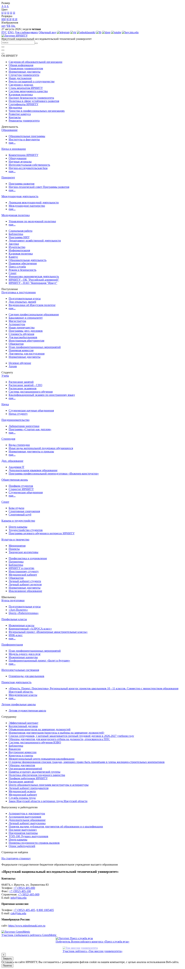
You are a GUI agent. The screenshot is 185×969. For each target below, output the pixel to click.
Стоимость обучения (21, 334)
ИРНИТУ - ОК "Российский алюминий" (34, 279)
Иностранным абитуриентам (26, 340)
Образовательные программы (27, 136)
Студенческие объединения (26, 492)
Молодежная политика (15, 215)
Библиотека (16, 234)
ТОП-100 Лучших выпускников (28, 836)
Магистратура (17, 321)
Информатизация (19, 250)
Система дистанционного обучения (31, 391)
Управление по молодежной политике (32, 221)
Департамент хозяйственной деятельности (35, 240)
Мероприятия (17, 545)
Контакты (15, 117)
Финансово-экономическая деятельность (34, 276)
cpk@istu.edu (18, 913)
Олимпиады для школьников (26, 676)
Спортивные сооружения (24, 511)
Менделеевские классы (23, 694)
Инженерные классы (21, 625)
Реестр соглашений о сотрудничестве (32, 81)
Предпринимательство (15, 419)
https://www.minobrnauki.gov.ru (26, 925)
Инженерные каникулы (23, 657)
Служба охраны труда (22, 797)
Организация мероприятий (25, 768)
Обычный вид (47, 32)
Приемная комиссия (21, 350)
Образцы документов (22, 765)
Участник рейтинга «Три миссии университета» (92, 951)
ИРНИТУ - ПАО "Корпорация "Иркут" (33, 282)
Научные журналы (20, 161)
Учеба (5, 375)
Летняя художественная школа (27, 710)
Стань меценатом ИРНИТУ (26, 88)
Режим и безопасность (22, 269)
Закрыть (7, 958)
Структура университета (24, 74)
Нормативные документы (24, 71)
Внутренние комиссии (22, 752)
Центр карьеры (18, 526)
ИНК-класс (16, 635)
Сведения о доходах (21, 84)
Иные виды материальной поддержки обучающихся (41, 448)
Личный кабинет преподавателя (28, 788)
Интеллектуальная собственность (29, 164)
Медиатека (15, 107)
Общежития (16, 343)
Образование (9, 130)
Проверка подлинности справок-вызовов (34, 842)
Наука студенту (18, 413)
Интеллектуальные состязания (20, 669)
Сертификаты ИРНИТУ (23, 104)
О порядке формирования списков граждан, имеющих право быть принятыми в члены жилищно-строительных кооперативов (87, 762)
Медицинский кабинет (23, 574)
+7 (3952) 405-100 (20, 891)
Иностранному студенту (24, 571)
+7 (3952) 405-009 (28, 894)
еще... (12, 142)
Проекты (14, 548)
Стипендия (8, 438)
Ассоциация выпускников (25, 816)
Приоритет (8, 177)
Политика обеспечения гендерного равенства (37, 775)
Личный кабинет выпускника (27, 823)
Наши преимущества (22, 327)
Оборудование (18, 158)
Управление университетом (26, 68)
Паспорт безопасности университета (31, 97)
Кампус (13, 256)
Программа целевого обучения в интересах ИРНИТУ (42, 533)
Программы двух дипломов (26, 330)
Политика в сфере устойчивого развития (34, 101)
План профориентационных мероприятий (35, 347)
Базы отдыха (16, 508)
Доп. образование (12, 460)
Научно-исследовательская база (28, 168)
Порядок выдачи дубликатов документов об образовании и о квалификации (56, 826)
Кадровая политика (21, 94)
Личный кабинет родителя (25, 584)
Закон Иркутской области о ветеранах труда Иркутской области (48, 801)
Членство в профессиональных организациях (37, 110)
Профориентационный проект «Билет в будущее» (39, 660)
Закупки (14, 243)
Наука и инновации (13, 148)
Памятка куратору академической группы (34, 771)
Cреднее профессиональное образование (34, 314)
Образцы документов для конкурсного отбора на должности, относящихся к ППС (59, 739)
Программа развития (21, 183)
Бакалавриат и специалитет (26, 317)
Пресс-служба (17, 266)
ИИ (3, 19)
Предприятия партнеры (23, 833)
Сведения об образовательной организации (35, 61)
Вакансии (15, 748)
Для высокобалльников (23, 337)
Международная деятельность (19, 196)
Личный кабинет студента (25, 581)
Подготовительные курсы (25, 298)
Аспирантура (17, 324)
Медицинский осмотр (22, 791)
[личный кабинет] (2, 46)
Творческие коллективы (23, 552)
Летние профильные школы (18, 704)
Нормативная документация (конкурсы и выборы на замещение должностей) (56, 732)
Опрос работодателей (22, 846)
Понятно (7, 965)
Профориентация (12, 644)
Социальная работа (20, 230)
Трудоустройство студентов (26, 530)
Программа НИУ (19, 237)
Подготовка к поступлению (18, 292)
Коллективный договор (23, 726)
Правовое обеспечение (23, 263)
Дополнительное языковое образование (33, 470)
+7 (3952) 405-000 (24, 887)
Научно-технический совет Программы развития (39, 186)
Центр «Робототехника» (24, 613)
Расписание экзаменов (22, 388)
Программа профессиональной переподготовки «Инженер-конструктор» (54, 473)
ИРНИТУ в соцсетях (21, 568)
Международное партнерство (27, 205)
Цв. (13, 25)
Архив (13, 366)
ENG (11, 32)
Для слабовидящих (26, 32)
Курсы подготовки (13, 600)
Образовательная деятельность (27, 260)
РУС (4, 32)
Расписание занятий (21, 381)
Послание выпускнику (23, 829)
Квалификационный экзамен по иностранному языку (42, 394)
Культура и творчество (15, 539)
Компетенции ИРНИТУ (23, 155)
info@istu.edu (18, 897)
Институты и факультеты (24, 139)
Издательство (17, 247)
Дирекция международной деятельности (34, 202)
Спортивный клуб (20, 514)
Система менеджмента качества (28, 91)
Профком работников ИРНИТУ (28, 778)
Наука (5, 404)
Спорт (12, 273)
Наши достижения (20, 78)
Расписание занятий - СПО (25, 385)
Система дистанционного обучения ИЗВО (35, 742)
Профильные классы (14, 619)
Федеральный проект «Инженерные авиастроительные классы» (48, 631)
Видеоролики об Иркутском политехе (32, 305)
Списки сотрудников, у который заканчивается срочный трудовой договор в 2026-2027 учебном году (71, 735)
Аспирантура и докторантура (27, 813)
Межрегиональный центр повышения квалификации (41, 758)
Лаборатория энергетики (24, 426)
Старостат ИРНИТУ (21, 489)
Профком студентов (21, 485)
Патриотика (16, 561)
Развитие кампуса (20, 114)
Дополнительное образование (27, 820)
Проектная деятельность (16, 682)
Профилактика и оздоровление (28, 558)
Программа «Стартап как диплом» (30, 429)
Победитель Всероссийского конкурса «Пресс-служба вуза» (92, 941)
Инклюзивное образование (25, 590)
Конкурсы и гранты (21, 755)
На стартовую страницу (16, 858)
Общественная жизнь (14, 479)
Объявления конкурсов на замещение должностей (39, 729)
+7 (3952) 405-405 (24, 910)
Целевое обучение (20, 363)
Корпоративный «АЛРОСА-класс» (30, 628)
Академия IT (16, 467)
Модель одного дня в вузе (24, 654)
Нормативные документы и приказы (31, 451)
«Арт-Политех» (18, 609)
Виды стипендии (19, 444)
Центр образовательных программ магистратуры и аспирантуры (49, 784)
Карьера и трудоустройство (18, 520)
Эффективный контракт (23, 722)
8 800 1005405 (45, 910)
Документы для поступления (26, 353)
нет (3, 25)
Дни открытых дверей (22, 301)
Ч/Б (8, 25)
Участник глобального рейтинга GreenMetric (29, 935)
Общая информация (21, 65)
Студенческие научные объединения (31, 410)
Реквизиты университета (24, 120)
